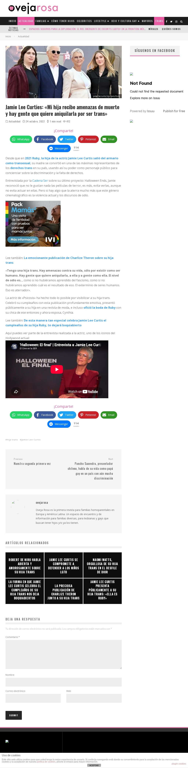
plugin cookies (179, 763)
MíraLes (153, 28)
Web (68, 691)
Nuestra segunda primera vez (32, 461)
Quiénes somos (171, 28)
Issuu (150, 111)
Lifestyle (100, 21)
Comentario (13, 637)
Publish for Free (174, 111)
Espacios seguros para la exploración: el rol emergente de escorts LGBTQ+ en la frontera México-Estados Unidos (98, 28)
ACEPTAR (94, 765)
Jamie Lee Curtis (30, 439)
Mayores (147, 21)
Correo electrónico (15, 691)
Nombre (10, 674)
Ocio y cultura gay (124, 21)
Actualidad (26, 21)
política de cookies (46, 761)
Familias (41, 21)
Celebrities (84, 21)
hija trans (12, 439)
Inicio (13, 21)
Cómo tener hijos (63, 21)
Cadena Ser (40, 181)
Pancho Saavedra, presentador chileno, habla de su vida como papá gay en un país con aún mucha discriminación (90, 469)
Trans (159, 21)
